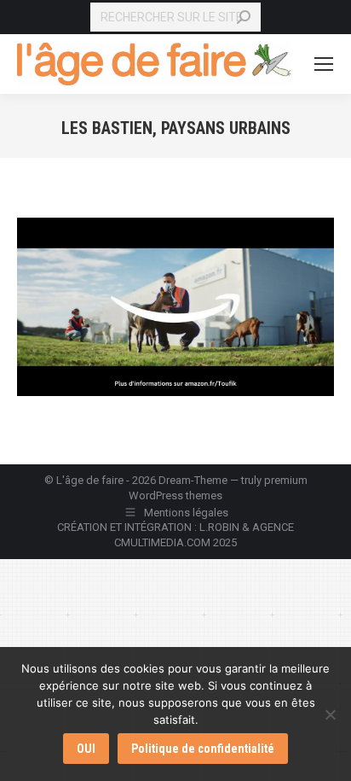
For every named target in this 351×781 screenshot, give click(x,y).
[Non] (329, 714)
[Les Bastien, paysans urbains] (175, 307)
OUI (86, 748)
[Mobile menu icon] (324, 64)
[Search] (243, 17)
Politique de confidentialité (202, 748)
